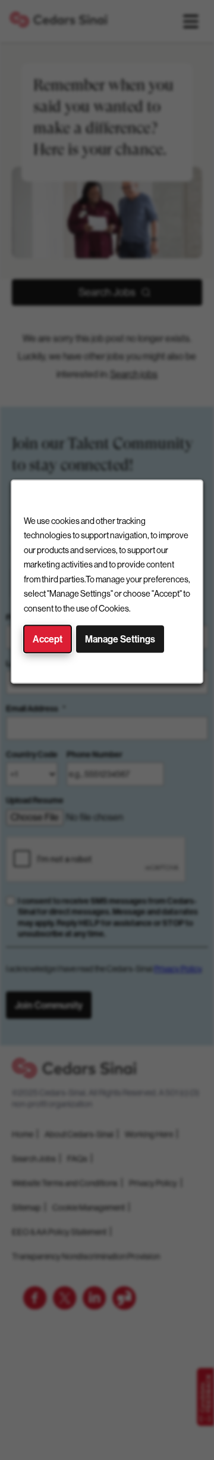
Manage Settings (120, 639)
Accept (47, 639)
